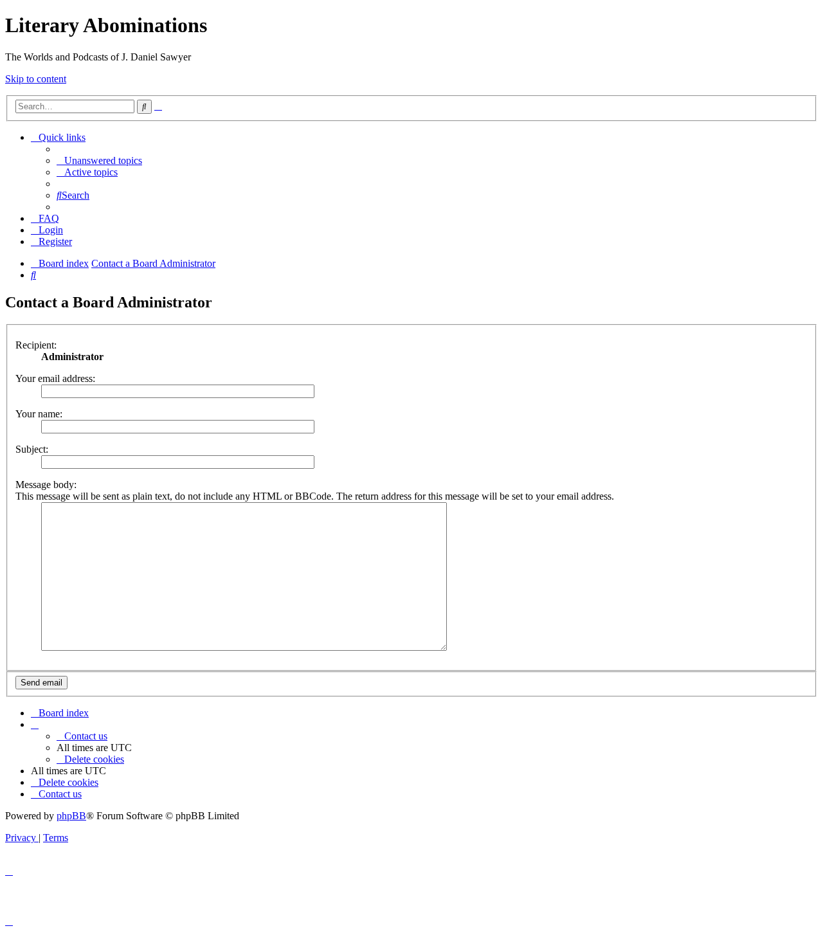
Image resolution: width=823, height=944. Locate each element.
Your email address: (55, 378)
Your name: (38, 413)
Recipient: (36, 345)
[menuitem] (99, 160)
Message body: (46, 484)
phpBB (71, 815)
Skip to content (35, 78)
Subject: (31, 449)
